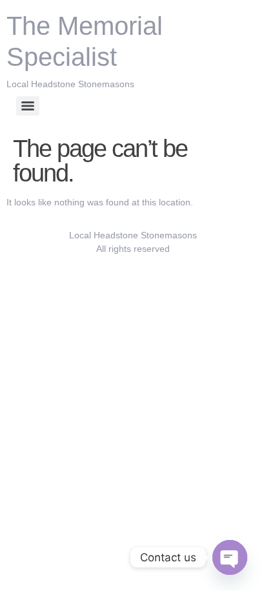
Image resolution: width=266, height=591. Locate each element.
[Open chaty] (229, 557)
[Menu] (27, 106)
